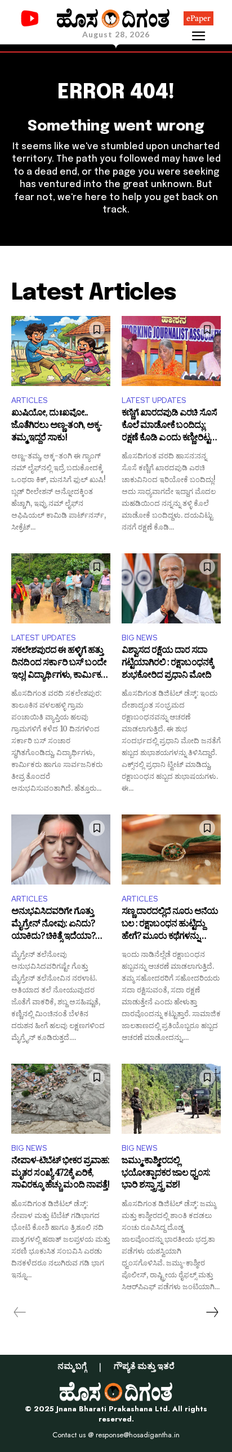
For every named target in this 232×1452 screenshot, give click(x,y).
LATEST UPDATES (154, 400)
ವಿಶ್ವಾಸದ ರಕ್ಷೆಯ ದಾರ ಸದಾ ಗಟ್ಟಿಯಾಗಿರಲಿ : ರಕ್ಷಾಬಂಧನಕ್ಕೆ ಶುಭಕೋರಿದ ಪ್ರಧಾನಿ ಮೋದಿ (167, 664)
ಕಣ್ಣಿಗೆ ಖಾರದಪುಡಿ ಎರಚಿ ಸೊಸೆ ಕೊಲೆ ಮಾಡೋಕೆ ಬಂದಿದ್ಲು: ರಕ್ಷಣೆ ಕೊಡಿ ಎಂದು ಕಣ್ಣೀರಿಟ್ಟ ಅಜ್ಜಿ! (169, 426)
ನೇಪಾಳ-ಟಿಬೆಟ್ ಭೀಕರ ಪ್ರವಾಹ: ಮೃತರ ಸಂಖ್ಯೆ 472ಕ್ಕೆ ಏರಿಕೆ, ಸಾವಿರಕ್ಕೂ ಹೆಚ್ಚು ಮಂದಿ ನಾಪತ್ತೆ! (60, 1174)
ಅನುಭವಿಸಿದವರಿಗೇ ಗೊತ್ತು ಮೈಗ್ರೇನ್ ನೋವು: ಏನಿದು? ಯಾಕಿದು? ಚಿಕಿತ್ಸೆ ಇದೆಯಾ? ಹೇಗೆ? (53, 925)
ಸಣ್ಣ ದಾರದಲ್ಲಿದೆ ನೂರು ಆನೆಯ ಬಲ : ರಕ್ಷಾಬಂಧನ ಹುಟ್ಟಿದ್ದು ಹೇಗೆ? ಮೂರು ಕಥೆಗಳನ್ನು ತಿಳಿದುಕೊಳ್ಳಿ (170, 925)
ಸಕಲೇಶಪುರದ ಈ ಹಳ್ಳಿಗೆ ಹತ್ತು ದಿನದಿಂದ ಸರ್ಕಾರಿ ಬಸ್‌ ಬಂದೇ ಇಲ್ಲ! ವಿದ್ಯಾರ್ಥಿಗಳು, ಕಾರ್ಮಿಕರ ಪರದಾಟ (58, 664)
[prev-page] (20, 1312)
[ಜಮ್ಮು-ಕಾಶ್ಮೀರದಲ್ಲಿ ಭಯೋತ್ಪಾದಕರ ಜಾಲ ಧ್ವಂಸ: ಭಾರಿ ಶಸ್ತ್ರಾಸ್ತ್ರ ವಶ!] (171, 1098)
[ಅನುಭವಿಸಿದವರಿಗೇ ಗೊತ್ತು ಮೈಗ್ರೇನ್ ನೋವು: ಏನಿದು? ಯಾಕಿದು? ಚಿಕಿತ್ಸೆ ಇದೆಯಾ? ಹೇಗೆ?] (60, 849)
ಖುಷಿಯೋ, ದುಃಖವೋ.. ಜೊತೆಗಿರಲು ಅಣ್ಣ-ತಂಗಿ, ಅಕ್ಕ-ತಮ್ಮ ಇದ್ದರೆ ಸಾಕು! (56, 426)
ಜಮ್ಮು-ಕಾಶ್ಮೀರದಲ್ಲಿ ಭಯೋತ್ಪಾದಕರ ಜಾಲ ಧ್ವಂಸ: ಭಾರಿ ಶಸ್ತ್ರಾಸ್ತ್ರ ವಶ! (166, 1174)
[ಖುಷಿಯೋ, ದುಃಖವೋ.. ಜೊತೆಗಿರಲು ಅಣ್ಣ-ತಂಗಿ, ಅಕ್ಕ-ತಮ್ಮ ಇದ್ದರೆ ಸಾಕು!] (60, 350)
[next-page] (212, 1312)
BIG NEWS (139, 638)
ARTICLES (29, 400)
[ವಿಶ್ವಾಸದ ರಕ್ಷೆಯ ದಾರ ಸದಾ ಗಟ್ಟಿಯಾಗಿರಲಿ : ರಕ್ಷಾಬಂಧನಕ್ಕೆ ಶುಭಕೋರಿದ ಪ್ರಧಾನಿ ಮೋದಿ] (171, 588)
